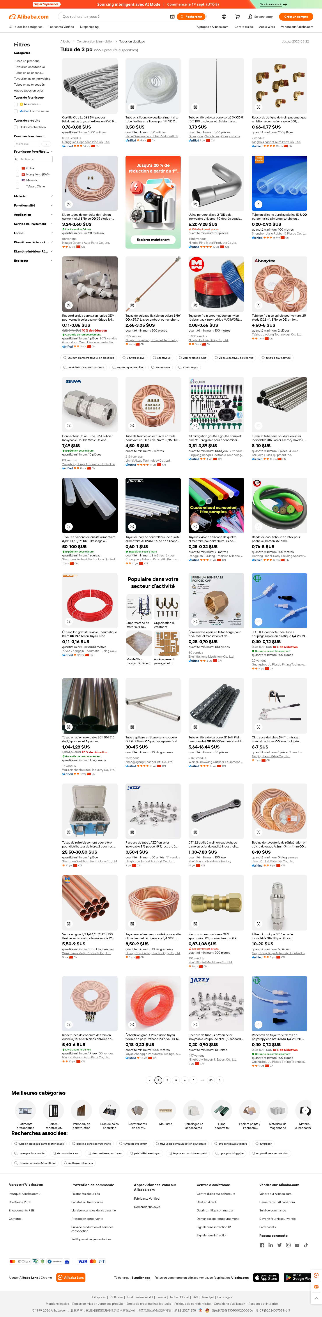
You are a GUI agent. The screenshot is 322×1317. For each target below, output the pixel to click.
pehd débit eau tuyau (147, 1153)
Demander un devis (147, 1207)
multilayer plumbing (80, 1163)
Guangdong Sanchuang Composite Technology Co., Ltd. (216, 136)
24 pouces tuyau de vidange (236, 357)
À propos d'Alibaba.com (26, 1184)
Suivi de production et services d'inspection (92, 1229)
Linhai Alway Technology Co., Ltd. (148, 460)
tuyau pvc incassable (31, 1153)
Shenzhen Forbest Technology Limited (88, 559)
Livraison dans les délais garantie (93, 1210)
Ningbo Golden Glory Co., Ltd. (208, 340)
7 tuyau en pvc (136, 357)
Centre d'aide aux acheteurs (216, 1193)
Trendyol (208, 1297)
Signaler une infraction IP (214, 1227)
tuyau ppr (266, 1143)
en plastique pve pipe (130, 367)
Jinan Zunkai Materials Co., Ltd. (273, 861)
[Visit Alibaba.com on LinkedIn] (270, 1245)
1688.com (116, 1297)
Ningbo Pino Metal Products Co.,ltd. (213, 242)
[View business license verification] (200, 1310)
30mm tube (163, 367)
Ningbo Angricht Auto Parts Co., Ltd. (276, 142)
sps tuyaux (163, 357)
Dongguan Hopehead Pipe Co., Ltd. (86, 142)
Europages (224, 1297)
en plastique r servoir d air (272, 1153)
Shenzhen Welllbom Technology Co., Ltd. (89, 861)
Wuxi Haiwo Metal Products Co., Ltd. (86, 953)
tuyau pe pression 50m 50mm (37, 1163)
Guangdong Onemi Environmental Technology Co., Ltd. (90, 342)
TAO (195, 1297)
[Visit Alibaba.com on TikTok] (305, 1245)
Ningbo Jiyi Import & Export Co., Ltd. (150, 861)
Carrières (15, 1218)
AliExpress (99, 1297)
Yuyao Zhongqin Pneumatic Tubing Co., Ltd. (90, 651)
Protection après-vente (87, 1218)
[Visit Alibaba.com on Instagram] (288, 1245)
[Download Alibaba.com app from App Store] (266, 1277)
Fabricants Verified (146, 1198)
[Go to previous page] (150, 1080)
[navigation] (33, 561)
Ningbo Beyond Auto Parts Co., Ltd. (86, 242)
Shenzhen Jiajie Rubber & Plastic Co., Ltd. (279, 233)
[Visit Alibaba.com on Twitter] (279, 1245)
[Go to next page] (220, 1080)
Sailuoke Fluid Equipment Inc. (272, 455)
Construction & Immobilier (95, 41)
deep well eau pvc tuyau (107, 1153)
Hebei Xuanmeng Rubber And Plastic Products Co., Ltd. (153, 136)
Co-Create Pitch (20, 1202)
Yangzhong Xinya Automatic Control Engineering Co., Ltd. (90, 464)
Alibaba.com (240, 1277)
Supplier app (140, 1277)
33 (210, 1080)
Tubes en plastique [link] (132, 41)
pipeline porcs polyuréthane (93, 1143)
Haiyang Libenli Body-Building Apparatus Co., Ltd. (279, 556)
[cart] (238, 17)
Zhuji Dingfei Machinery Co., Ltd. (210, 962)
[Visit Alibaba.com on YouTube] (297, 1245)
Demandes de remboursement (218, 1218)
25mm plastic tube (194, 357)
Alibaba (65, 41)
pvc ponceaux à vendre (233, 1143)
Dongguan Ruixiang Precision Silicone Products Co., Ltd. (216, 556)
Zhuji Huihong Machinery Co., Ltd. (211, 656)
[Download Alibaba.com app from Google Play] (298, 1277)
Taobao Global (179, 1297)
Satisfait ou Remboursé (87, 1202)
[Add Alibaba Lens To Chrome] (70, 1277)
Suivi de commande (272, 1210)
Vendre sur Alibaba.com (275, 1193)
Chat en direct (206, 1202)
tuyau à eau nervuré (278, 357)
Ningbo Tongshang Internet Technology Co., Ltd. (153, 340)
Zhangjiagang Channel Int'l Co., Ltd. (149, 762)
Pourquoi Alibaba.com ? (25, 1193)
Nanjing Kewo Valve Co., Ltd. (271, 756)
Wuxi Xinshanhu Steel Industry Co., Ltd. (88, 769)
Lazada (161, 1297)
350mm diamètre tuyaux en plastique (91, 357)
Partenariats (267, 1227)
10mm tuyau (190, 367)
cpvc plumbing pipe (232, 1153)
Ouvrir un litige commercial (215, 1210)
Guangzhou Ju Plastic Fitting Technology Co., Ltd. (279, 664)
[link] (316, 1275)
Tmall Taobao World (139, 1297)
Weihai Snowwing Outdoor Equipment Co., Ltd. (216, 762)
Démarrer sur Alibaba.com (277, 1202)
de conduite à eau (68, 1153)
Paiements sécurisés (85, 1193)
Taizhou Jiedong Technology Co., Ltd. (277, 334)
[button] (172, 16)
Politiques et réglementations (91, 1239)
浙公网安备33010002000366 (232, 1310)
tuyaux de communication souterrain (183, 1143)
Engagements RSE (21, 1210)
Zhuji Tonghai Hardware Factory (210, 861)
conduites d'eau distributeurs (86, 367)
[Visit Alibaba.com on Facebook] (262, 1245)
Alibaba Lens (28, 1277)
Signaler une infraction (212, 1235)
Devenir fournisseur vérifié (277, 1218)
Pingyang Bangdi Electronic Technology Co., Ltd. (216, 455)
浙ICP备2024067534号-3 (273, 1310)
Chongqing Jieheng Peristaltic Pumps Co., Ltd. (153, 559)
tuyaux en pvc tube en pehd (190, 1153)
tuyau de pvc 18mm (135, 1143)
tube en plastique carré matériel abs (41, 1143)
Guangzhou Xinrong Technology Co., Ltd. (153, 953)
